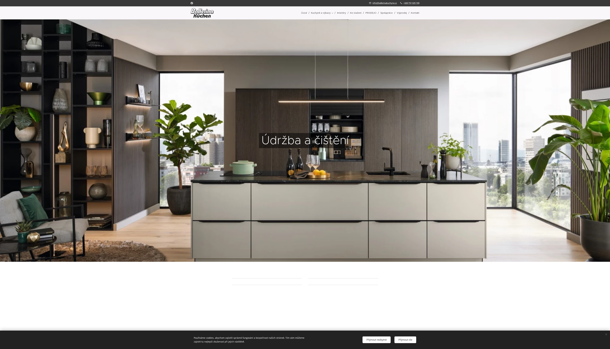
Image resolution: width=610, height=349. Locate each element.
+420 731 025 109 (411, 3)
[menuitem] (304, 13)
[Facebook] (192, 3)
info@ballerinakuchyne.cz (385, 3)
